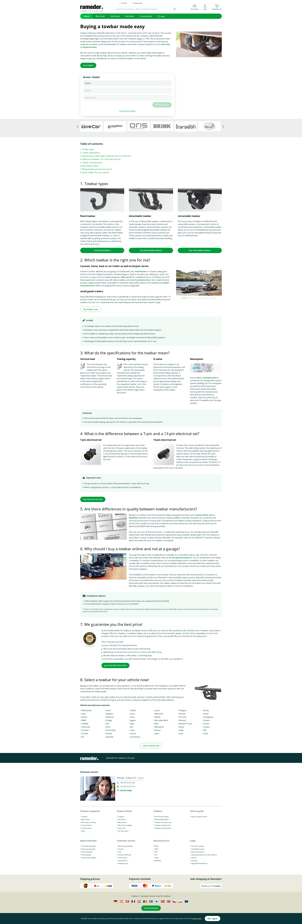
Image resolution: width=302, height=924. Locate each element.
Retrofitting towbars (162, 819)
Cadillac (85, 723)
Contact (121, 849)
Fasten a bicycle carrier (199, 817)
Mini (156, 723)
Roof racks (129, 16)
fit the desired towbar (179, 557)
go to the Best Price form (115, 665)
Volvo (205, 733)
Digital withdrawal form (199, 863)
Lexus (157, 710)
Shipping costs (123, 863)
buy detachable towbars (151, 250)
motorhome (140, 271)
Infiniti (133, 710)
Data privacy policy (197, 852)
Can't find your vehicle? (127, 111)
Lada (132, 730)
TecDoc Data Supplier (89, 858)
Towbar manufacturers (92, 162)
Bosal (199, 515)
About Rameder (88, 840)
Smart (206, 713)
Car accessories (146, 16)
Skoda (206, 710)
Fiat (107, 723)
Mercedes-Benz (161, 720)
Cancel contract (151, 908)
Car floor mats (87, 828)
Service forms (123, 861)
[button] (205, 7)
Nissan (158, 730)
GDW (176, 518)
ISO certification (87, 852)
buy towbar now (90, 309)
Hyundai (109, 737)
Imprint (194, 858)
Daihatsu (110, 717)
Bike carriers (122, 822)
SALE (163, 16)
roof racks (165, 44)
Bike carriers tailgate (125, 825)
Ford (108, 727)
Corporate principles (89, 846)
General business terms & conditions (204, 855)
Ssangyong (208, 717)
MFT (156, 852)
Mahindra (159, 713)
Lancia (133, 733)
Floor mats (122, 828)
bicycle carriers (90, 47)
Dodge (109, 720)
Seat (181, 733)
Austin (84, 717)
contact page (126, 790)
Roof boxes (115, 16)
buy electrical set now (93, 499)
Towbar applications (91, 152)
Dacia (108, 710)
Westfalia (133, 518)
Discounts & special (88, 849)
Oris (211, 515)
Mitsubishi (159, 727)
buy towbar (88, 65)
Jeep (132, 723)
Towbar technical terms (163, 828)
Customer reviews (197, 846)
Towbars (86, 16)
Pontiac (182, 713)
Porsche (182, 717)
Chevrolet (86, 727)
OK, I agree (212, 918)
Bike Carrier (100, 16)
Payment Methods (124, 855)
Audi (84, 713)
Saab (181, 730)
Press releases (86, 855)
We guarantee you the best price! (97, 169)
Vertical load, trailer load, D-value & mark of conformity (106, 156)
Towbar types (88, 149)
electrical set (145, 280)
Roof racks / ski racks (89, 822)
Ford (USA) (110, 730)
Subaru (206, 720)
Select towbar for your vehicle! (95, 172)
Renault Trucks (185, 723)
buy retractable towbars (200, 250)
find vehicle (164, 104)
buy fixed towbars (102, 250)
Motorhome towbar (162, 817)
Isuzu (132, 713)
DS (83, 737)
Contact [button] (124, 3)
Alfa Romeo (87, 710)
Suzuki (206, 723)
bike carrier (126, 277)
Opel (157, 733)
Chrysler (85, 730)
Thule (157, 858)
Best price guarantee (125, 846)
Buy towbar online (90, 166)
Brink (205, 515)
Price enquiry (122, 858)
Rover (181, 727)
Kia (131, 727)
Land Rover (135, 737)
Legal (193, 840)
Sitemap (194, 861)
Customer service (126, 840)
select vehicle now (151, 745)
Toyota (206, 727)
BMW (84, 720)
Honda (109, 733)
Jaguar (133, 720)
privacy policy (196, 918)
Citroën (85, 733)
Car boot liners (87, 825)
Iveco (132, 717)
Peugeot (183, 710)
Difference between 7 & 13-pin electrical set (101, 159)
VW (204, 730)
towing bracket (210, 377)
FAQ (119, 852)
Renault (182, 720)
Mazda (157, 717)
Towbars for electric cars (163, 822)
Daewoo (109, 713)
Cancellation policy (197, 849)
